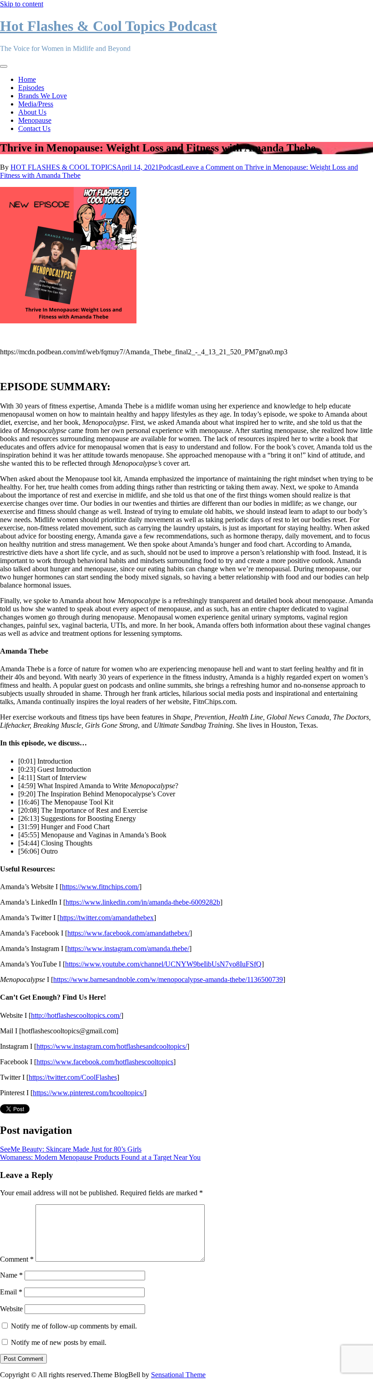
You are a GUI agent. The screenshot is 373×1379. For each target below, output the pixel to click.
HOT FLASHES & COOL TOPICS (63, 167)
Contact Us (34, 128)
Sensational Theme (178, 1375)
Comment (17, 1259)
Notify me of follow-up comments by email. (74, 1326)
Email (11, 1292)
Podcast (170, 167)
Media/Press (35, 104)
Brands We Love (42, 96)
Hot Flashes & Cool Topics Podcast (108, 26)
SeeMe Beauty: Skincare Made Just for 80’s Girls (70, 1149)
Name (11, 1275)
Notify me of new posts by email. (58, 1342)
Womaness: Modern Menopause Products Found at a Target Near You (100, 1157)
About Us (32, 112)
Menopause (34, 120)
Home (27, 79)
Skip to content (21, 4)
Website (11, 1309)
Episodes (31, 87)
